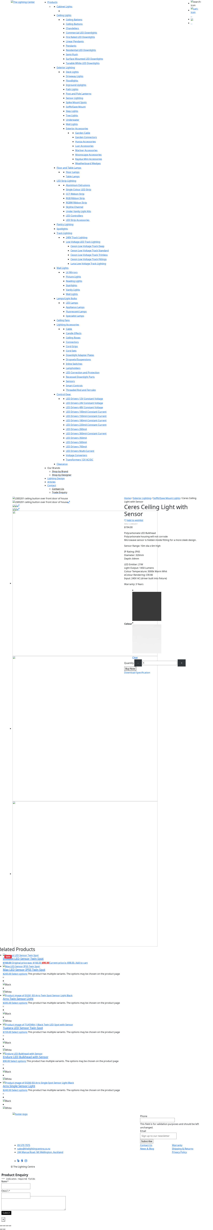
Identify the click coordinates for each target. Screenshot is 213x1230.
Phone (143, 1116)
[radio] (146, 604)
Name (5, 1181)
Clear (135, 657)
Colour (128, 623)
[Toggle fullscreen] (4, 1225)
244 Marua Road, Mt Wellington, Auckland (40, 1152)
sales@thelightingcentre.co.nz (33, 1148)
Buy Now (130, 668)
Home (127, 498)
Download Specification (137, 672)
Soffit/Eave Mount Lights (166, 498)
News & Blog (147, 1148)
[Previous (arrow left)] (1, 1229)
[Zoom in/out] (1, 1225)
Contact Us (146, 1145)
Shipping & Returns (182, 1148)
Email (143, 1131)
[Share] (7, 1225)
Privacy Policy (179, 1152)
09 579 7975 (23, 1145)
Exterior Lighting (142, 498)
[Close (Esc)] (10, 1225)
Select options (19, 973)
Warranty (177, 1145)
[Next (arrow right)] (4, 1229)
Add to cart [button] (81, 962)
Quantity (129, 663)
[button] (196, 3)
